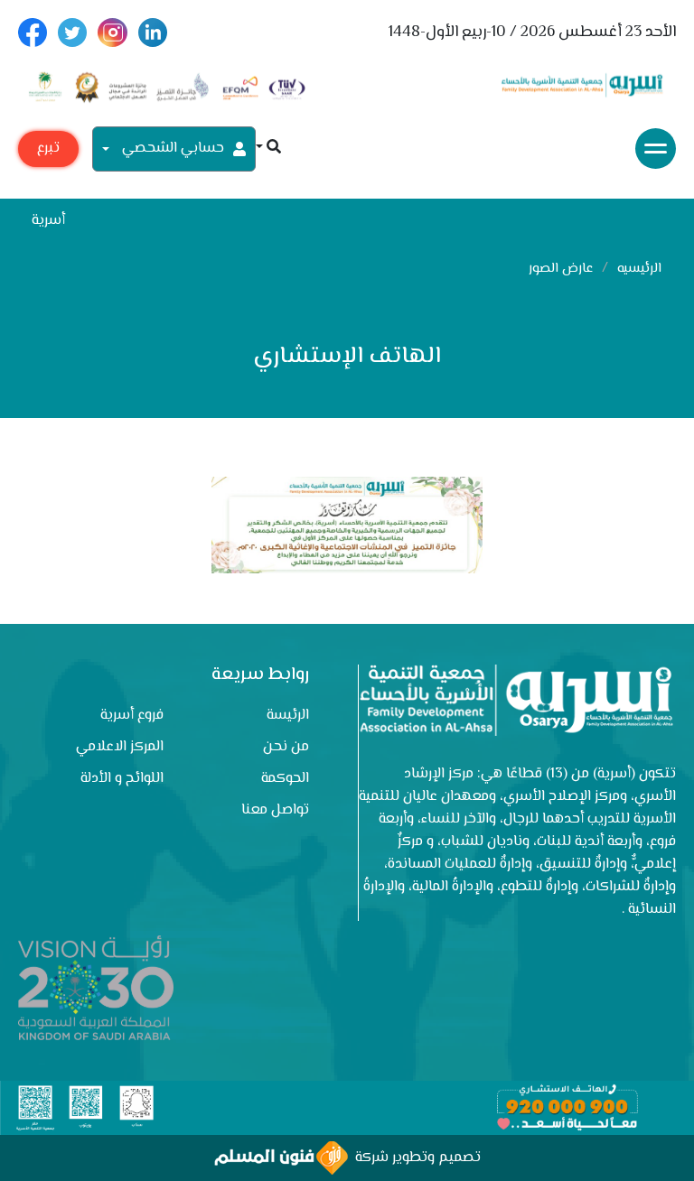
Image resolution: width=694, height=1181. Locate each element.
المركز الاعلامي (120, 747)
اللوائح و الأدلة (122, 778)
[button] (268, 148)
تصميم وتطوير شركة (414, 1158)
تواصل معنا (275, 810)
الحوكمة (285, 778)
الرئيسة (288, 715)
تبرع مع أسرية (48, 152)
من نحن (286, 747)
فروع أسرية (132, 715)
